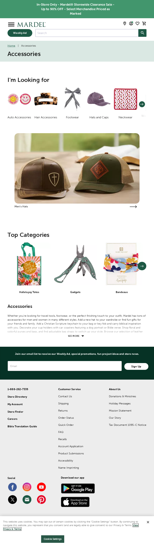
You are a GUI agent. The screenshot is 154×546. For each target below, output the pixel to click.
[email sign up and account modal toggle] (131, 23)
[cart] (144, 23)
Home (11, 45)
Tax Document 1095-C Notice (127, 424)
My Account (15, 404)
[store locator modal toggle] (125, 23)
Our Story (115, 417)
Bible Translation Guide (22, 426)
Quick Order (66, 424)
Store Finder (15, 411)
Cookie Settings (53, 539)
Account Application (70, 446)
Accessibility (65, 460)
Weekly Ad (19, 32)
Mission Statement (120, 410)
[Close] (148, 522)
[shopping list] (137, 23)
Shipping (63, 403)
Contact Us (65, 396)
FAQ (60, 431)
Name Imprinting (68, 467)
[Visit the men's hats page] (133, 207)
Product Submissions (71, 453)
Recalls (62, 439)
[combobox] (86, 33)
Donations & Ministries (122, 396)
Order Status (66, 417)
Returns (63, 410)
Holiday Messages (120, 403)
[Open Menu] (11, 24)
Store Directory (17, 396)
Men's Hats (21, 206)
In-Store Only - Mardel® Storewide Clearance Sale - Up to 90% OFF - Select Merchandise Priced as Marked (76, 9)
